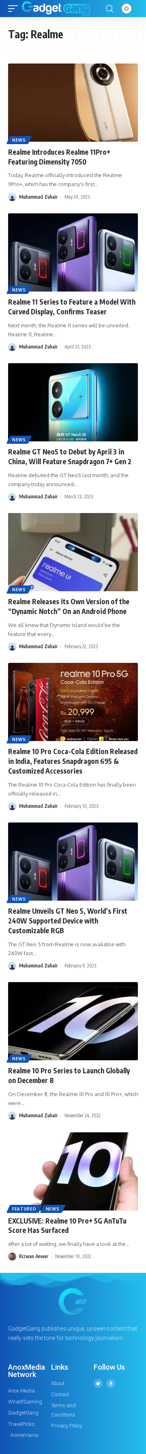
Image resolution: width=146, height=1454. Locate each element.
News (19, 140)
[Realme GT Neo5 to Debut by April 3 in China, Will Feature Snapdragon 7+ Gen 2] (73, 402)
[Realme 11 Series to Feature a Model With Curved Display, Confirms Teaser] (73, 252)
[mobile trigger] (15, 8)
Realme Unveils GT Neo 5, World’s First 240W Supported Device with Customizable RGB (67, 920)
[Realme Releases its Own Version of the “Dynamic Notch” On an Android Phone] (73, 552)
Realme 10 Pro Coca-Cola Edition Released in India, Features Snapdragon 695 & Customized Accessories (72, 761)
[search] (109, 8)
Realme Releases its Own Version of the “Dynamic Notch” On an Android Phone (68, 606)
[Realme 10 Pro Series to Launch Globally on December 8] (73, 1021)
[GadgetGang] (56, 8)
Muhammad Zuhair (38, 197)
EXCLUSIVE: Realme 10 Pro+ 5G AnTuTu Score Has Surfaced (67, 1225)
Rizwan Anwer (33, 1256)
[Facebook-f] (110, 1383)
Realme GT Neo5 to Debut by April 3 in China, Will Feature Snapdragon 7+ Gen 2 (69, 456)
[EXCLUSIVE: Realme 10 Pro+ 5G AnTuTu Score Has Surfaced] (73, 1171)
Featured (24, 1208)
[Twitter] (98, 1383)
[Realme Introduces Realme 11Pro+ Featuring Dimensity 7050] (73, 103)
